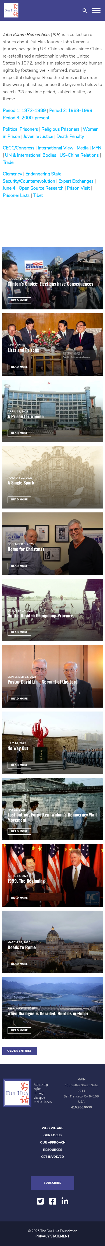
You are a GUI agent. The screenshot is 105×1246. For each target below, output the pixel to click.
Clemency (12, 174)
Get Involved (52, 1156)
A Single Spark (21, 483)
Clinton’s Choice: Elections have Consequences (51, 284)
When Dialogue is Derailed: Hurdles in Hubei (48, 1014)
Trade (8, 162)
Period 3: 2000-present (26, 118)
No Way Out (18, 748)
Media (82, 148)
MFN (96, 148)
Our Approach (52, 1142)
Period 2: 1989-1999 (70, 110)
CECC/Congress (18, 148)
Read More (19, 300)
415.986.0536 (81, 1107)
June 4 (9, 188)
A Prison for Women (26, 417)
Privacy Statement (52, 1236)
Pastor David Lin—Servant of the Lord (43, 682)
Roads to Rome (22, 948)
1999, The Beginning (26, 881)
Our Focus (52, 1135)
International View (55, 148)
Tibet (38, 195)
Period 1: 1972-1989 (24, 110)
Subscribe (52, 1182)
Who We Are (52, 1128)
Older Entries (19, 1050)
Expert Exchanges (76, 181)
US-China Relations (79, 155)
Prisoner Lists (16, 195)
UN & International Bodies (30, 155)
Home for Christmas (26, 549)
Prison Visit (78, 188)
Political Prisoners (20, 129)
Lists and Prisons (24, 350)
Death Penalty (70, 136)
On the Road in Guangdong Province (40, 616)
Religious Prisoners (60, 129)
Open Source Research (41, 188)
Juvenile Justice (38, 136)
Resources (52, 1149)
